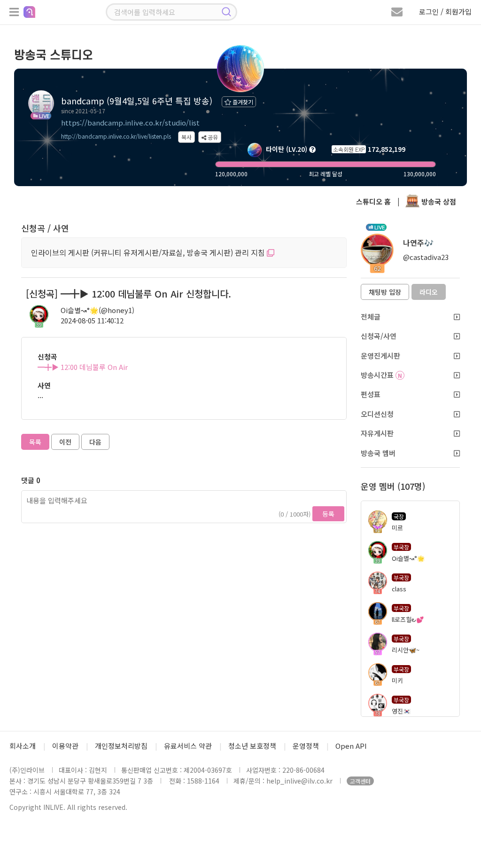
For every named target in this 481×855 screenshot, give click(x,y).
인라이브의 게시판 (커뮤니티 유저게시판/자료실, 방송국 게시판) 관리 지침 (149, 252)
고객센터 (360, 781)
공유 (212, 137)
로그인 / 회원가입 (445, 11)
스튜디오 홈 (373, 201)
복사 (186, 137)
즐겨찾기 (242, 102)
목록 (35, 442)
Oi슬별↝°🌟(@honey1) (97, 310)
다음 (95, 442)
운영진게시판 (380, 356)
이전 (65, 442)
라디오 (428, 292)
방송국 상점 (437, 201)
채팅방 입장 (385, 292)
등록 (328, 513)
